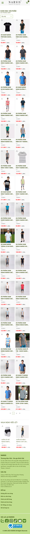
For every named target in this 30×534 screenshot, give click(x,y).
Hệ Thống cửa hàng (6, 505)
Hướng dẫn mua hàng (7, 493)
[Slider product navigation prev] (5, 436)
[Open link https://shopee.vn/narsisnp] (20, 521)
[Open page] (15, 3)
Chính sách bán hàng (6, 502)
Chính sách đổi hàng (6, 499)
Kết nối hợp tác (5, 508)
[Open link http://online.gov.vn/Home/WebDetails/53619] (15, 526)
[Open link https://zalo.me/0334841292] (2, 521)
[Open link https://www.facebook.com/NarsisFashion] (7, 521)
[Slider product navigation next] (25, 436)
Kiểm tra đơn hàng (6, 496)
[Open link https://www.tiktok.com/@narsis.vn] (15, 521)
